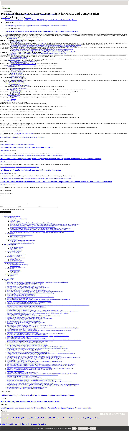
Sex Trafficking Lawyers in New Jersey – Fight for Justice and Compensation (25, 342)
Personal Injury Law (8, 279)
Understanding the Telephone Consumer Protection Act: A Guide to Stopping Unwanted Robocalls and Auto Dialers (34, 356)
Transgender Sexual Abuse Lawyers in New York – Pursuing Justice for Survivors (26, 317)
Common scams (10, 245)
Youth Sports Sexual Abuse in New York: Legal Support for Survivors (23, 321)
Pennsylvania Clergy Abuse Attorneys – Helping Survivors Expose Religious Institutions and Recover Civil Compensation (35, 333)
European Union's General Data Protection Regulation (22, 240)
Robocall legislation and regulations (12, 216)
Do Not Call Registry (15, 221)
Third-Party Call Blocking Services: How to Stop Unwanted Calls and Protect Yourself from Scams (30, 380)
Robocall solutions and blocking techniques (14, 262)
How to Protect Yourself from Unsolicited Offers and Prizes (21, 314)
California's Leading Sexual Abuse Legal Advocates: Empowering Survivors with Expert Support (30, 341)
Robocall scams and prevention (11, 244)
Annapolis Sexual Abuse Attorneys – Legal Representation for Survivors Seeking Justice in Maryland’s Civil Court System (35, 346)
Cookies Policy (67, 428)
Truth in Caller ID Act (15, 220)
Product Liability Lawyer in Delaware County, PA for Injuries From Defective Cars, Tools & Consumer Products (33, 315)
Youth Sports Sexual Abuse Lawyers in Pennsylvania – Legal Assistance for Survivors (27, 387)
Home (3, 6)
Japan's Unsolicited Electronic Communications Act (22, 243)
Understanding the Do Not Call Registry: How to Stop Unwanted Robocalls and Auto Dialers (29, 367)
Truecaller (12, 278)
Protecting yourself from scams (14, 251)
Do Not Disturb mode (15, 266)
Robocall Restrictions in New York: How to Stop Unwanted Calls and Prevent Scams (27, 344)
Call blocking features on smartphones (19, 264)
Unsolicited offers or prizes (16, 260)
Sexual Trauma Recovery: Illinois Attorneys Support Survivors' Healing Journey (25, 286)
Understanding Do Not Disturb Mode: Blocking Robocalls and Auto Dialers (24, 319)
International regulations (12, 239)
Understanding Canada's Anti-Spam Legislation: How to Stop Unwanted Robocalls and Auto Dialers (30, 297)
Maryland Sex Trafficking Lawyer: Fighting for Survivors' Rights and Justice (25, 283)
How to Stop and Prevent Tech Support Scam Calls (19, 360)
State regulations (10, 233)
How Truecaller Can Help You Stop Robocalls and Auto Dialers (22, 376)
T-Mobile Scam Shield (15, 270)
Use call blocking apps (15, 252)
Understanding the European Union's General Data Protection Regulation (24, 303)
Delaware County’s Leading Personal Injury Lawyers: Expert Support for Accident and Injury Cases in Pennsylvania (34, 361)
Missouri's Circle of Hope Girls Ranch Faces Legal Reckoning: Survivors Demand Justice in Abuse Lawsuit (32, 375)
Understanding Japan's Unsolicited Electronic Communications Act (22, 372)
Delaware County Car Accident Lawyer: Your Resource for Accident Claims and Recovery (28, 352)
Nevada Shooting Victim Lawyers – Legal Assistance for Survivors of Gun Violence (26, 307)
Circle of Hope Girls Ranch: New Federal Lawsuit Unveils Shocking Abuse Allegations (27, 345)
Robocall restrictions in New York (18, 236)
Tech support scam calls (15, 248)
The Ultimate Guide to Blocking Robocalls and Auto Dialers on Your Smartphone (26, 322)
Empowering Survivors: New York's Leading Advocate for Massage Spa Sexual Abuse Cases (29, 301)
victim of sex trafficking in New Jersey (24, 133)
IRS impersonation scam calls (16, 247)
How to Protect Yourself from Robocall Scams (17, 337)
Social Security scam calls (16, 249)
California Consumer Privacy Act (17, 237)
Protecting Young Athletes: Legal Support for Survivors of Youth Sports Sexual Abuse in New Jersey (30, 293)
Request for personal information (17, 258)
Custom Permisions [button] (83, 428)
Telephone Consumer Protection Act (18, 219)
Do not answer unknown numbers (18, 254)
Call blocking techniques (12, 263)
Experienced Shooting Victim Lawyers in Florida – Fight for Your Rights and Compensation (28, 290)
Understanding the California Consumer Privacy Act (19, 309)
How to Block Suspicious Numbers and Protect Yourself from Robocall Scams (25, 289)
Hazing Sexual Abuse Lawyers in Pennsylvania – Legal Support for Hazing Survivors (27, 354)
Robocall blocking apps (12, 274)
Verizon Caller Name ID (15, 271)
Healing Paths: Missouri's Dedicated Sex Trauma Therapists (21, 295)
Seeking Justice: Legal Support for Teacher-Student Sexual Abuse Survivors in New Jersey (28, 287)
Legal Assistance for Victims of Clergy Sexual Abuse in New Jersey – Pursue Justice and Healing (32, 227)
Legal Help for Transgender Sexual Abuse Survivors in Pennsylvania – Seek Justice (26, 338)
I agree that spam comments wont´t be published (12, 209)
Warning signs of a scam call (13, 256)
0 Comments (28, 18)
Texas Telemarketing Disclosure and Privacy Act (21, 235)
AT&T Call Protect (14, 272)
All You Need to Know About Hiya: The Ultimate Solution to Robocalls (24, 349)
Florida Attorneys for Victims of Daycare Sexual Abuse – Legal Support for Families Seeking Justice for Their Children (38, 229)
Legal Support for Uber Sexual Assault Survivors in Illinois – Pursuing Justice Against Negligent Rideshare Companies (35, 291)
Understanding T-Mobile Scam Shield (15, 371)
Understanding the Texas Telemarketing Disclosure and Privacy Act (22, 332)
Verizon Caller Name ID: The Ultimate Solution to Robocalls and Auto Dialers (25, 284)
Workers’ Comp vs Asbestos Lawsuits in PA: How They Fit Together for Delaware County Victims (30, 383)
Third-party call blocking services (17, 267)
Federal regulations (11, 217)
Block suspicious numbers (16, 255)
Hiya (11, 276)
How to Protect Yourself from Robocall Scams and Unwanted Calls (22, 326)
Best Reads (6, 280)
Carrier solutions (10, 268)
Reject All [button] (93, 428)
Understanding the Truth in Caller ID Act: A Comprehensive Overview (23, 363)
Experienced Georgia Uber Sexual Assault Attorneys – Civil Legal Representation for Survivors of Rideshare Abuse (37, 232)
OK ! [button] (74, 428)
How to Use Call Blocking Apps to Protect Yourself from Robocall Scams (24, 377)
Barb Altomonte (6, 18)
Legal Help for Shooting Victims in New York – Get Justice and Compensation (25, 306)
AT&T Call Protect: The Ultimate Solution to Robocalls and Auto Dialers (24, 324)
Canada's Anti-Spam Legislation (17, 241)
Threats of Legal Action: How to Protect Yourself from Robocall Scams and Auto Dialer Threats (29, 369)
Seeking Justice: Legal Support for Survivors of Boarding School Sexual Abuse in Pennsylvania (32, 223)
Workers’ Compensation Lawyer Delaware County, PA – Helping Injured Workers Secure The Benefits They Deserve (34, 359)
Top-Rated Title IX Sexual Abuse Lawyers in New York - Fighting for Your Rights (26, 334)
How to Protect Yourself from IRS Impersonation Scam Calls (21, 294)
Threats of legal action (15, 259)
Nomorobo (12, 275)
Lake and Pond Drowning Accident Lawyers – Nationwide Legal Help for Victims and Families (29, 318)
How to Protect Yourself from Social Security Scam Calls (20, 298)
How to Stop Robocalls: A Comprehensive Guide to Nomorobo (22, 329)
